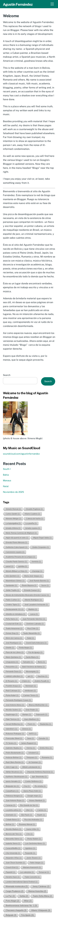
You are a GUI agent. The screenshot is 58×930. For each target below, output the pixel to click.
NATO (32, 734)
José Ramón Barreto (39, 581)
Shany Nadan (34, 839)
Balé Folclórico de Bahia (33, 667)
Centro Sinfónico (33, 781)
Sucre (45, 585)
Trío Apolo (27, 915)
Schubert (33, 753)
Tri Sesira (11, 743)
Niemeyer (30, 686)
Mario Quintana (13, 657)
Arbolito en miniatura (15, 614)
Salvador (28, 662)
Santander (11, 585)
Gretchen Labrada (35, 624)
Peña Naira (12, 619)
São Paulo (26, 815)
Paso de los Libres (14, 652)
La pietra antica (13, 810)
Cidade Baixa (12, 820)
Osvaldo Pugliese (34, 509)
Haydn (41, 815)
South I (7, 469)
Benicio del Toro (14, 834)
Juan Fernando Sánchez (34, 619)
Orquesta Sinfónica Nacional (40, 772)
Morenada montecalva (17, 886)
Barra (41, 662)
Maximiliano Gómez (15, 581)
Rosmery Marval (27, 824)
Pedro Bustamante (14, 753)
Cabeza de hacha (34, 519)
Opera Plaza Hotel (32, 791)
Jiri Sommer (34, 762)
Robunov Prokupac (15, 734)
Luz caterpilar (27, 872)
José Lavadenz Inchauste (36, 605)
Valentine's (11, 729)
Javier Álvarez (33, 858)
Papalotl (10, 872)
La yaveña (31, 523)
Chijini (26, 681)
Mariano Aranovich (32, 867)
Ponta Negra (25, 648)
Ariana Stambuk (37, 800)
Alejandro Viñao (14, 858)
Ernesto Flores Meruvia (16, 542)
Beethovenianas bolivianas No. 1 (21, 905)
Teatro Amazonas (14, 628)
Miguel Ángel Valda (42, 538)
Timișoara (31, 757)
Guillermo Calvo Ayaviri (16, 547)
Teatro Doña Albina (42, 896)
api (30, 676)
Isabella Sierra (13, 843)
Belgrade (11, 915)
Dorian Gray (12, 633)
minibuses (30, 691)
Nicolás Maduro (13, 829)
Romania (47, 757)
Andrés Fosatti (42, 681)
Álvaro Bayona (29, 585)
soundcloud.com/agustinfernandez (21, 453)
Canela (41, 810)
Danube (43, 738)
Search (6, 375)
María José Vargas (33, 576)
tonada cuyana (32, 528)
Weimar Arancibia (37, 891)
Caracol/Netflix (13, 848)
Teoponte (30, 853)
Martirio (32, 609)
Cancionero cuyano (15, 552)
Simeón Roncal (13, 509)
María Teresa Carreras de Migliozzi (21, 533)
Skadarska (45, 724)
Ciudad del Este (13, 624)
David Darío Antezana (36, 643)
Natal (6, 486)
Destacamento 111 (14, 609)
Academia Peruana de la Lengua (20, 557)
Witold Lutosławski (31, 767)
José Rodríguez (13, 643)
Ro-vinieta (40, 786)
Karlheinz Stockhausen (16, 777)
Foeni (31, 724)
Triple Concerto (32, 877)
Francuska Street (14, 738)
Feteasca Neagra (14, 796)
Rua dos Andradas (33, 820)
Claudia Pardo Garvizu (16, 562)
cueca (34, 614)
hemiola (36, 562)
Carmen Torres (30, 695)
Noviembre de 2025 (13, 492)
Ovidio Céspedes (40, 547)
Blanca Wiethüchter (38, 705)
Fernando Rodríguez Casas (18, 700)
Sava (30, 738)
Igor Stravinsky (39, 777)
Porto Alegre (12, 901)
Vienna (30, 748)
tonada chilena (13, 528)
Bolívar (10, 824)
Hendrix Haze (13, 877)
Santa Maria (32, 657)
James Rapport (28, 743)
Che (29, 834)
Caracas (10, 805)
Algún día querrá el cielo (17, 538)
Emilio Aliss (46, 748)
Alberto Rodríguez (33, 600)
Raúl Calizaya (13, 691)
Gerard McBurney (14, 724)
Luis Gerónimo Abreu (35, 843)
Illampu (26, 714)
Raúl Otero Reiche (14, 762)
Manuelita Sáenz (14, 839)
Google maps (34, 796)
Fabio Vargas (36, 863)
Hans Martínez (31, 719)
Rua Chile (32, 628)
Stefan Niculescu (14, 772)
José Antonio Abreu (15, 705)
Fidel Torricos (12, 719)
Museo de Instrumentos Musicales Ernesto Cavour (27, 595)
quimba (22, 566)
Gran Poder (32, 710)
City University (13, 853)
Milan (28, 901)
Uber (29, 810)
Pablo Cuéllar (13, 600)
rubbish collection (14, 676)
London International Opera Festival (21, 882)
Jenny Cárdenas (41, 886)
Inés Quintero (12, 576)
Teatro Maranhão (31, 633)
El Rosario (11, 681)
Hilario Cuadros (32, 514)
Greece (26, 729)
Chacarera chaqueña (16, 910)
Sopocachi (41, 714)
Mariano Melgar (13, 519)
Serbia (24, 896)
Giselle (10, 648)
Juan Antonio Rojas (15, 800)
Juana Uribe (32, 829)
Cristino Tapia (13, 605)
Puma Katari (12, 695)
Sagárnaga (12, 714)
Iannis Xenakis (13, 781)
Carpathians (12, 791)
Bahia (6, 475)
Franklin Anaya (13, 686)
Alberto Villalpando (40, 910)
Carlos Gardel (13, 514)
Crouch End (12, 867)
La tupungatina (13, 523)
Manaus (7, 480)
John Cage (11, 767)
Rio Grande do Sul (29, 805)
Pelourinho (11, 667)
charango (37, 571)
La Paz (10, 896)
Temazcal (44, 872)
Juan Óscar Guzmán (15, 863)
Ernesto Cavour (32, 590)
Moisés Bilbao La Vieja (16, 571)
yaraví (9, 566)
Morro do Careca (14, 638)
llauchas (42, 676)
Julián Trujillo (12, 590)
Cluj (27, 786)
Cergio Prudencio (14, 891)
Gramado (11, 815)
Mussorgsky (32, 671)
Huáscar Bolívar (13, 757)
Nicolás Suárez (13, 710)
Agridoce (30, 848)
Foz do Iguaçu (35, 652)
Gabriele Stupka (14, 748)
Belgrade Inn (12, 786)
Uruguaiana (12, 662)
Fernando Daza (13, 671)
